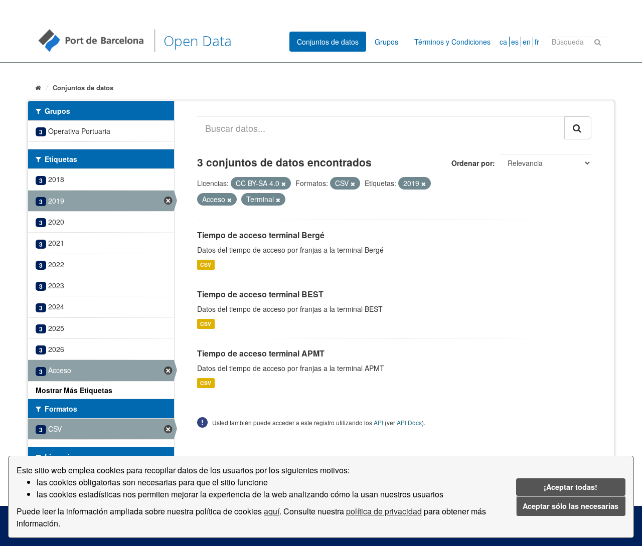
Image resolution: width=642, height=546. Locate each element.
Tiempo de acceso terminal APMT (261, 353)
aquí (271, 511)
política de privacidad (384, 511)
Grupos (386, 42)
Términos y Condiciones (452, 42)
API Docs (409, 422)
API (378, 422)
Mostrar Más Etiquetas (74, 390)
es (515, 42)
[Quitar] (283, 183)
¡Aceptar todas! (570, 487)
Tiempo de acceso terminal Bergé (261, 235)
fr (537, 42)
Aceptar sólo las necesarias (570, 506)
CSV (205, 264)
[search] (577, 127)
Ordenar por (472, 163)
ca (503, 42)
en (527, 42)
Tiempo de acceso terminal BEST (260, 294)
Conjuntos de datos (328, 42)
